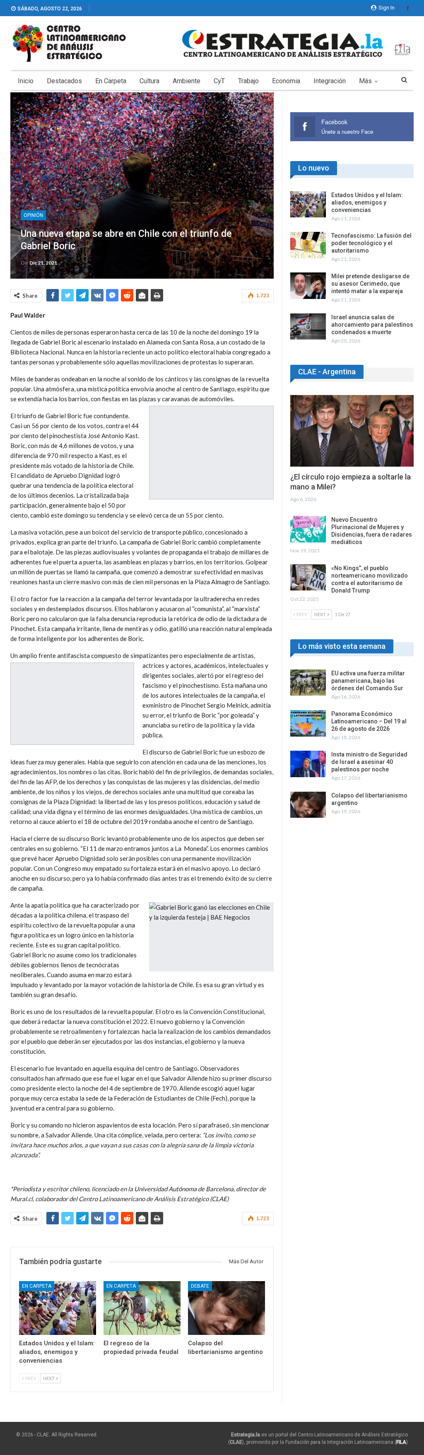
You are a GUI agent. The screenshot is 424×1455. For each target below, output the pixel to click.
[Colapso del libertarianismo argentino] (226, 1308)
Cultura (149, 81)
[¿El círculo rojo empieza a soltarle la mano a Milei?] (352, 431)
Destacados (64, 81)
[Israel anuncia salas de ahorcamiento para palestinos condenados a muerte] (308, 326)
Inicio (26, 81)
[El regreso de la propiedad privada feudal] (142, 1308)
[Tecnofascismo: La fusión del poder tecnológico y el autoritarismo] (308, 245)
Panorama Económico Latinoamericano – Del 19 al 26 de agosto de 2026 (369, 721)
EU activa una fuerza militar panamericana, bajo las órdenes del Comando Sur (368, 680)
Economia (286, 81)
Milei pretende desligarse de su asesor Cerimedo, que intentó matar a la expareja (370, 283)
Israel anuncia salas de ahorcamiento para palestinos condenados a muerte (372, 324)
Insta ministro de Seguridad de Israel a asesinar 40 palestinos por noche (369, 762)
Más (365, 81)
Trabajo (248, 81)
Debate (200, 1286)
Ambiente (186, 81)
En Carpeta (110, 81)
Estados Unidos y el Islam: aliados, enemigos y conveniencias (367, 202)
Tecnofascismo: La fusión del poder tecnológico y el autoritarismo (371, 243)
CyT (219, 81)
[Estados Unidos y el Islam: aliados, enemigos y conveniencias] (57, 1308)
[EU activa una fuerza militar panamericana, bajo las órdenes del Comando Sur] (308, 683)
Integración (329, 81)
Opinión (33, 215)
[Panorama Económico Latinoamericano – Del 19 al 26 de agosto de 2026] (308, 723)
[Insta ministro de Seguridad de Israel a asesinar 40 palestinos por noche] (308, 764)
